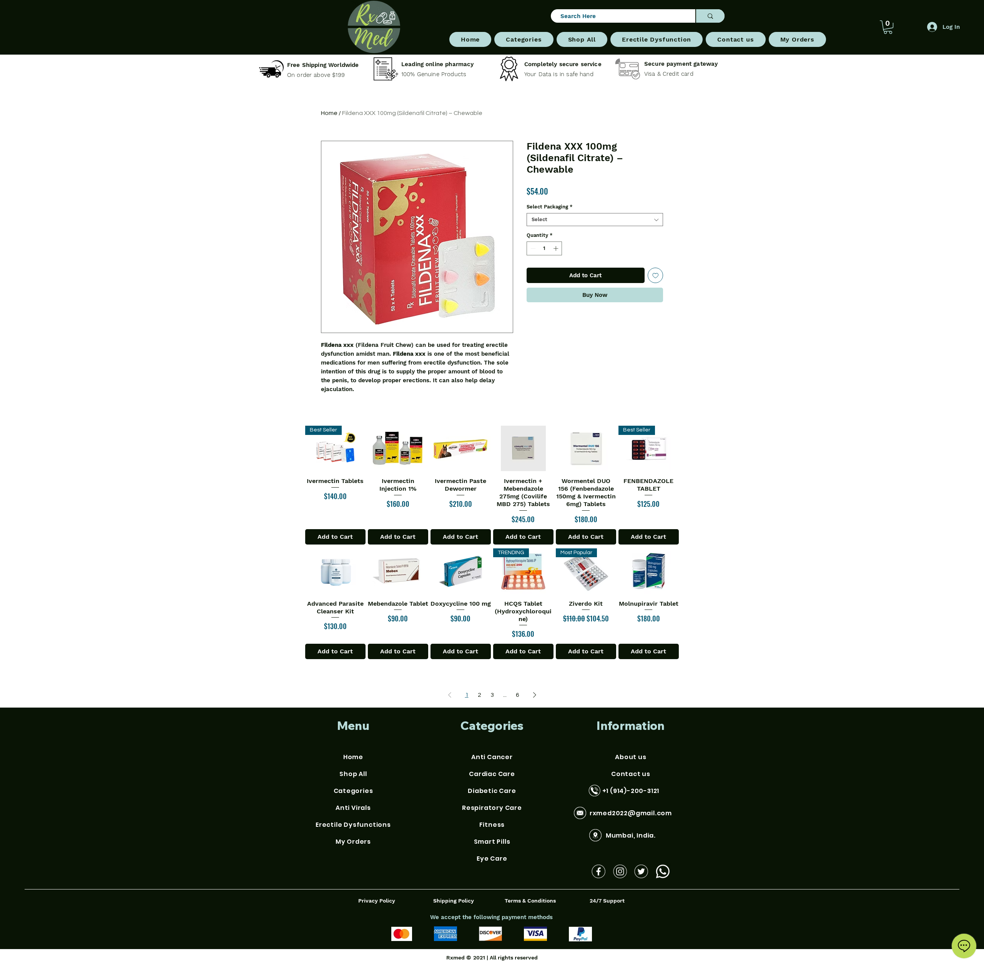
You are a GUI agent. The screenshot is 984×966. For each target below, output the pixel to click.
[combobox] (595, 219)
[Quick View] (398, 448)
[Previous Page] (449, 695)
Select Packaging (550, 207)
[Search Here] (710, 16)
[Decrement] (532, 248)
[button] (523, 39)
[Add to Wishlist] (655, 275)
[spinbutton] (544, 248)
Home (329, 113)
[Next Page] (534, 695)
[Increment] (556, 248)
